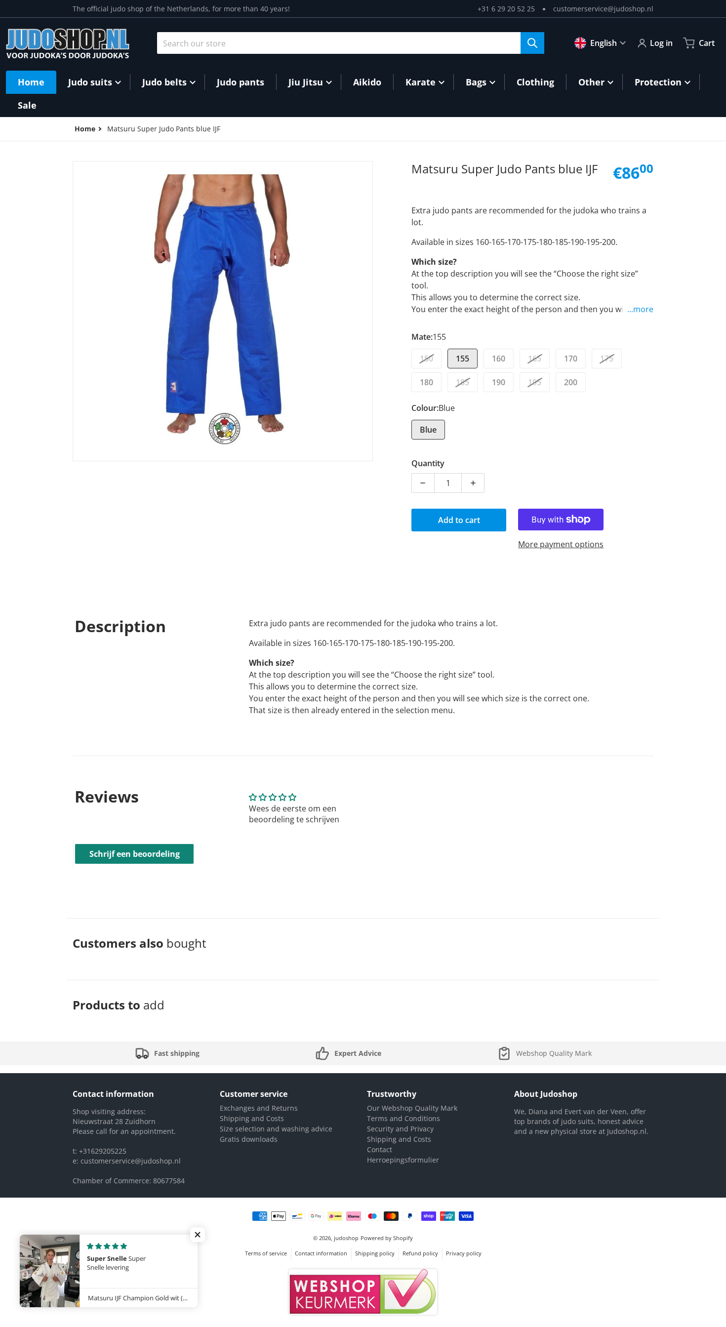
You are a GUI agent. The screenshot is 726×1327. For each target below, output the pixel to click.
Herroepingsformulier (403, 1160)
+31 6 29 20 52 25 (506, 8)
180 (426, 382)
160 (498, 358)
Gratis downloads (249, 1139)
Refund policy (420, 1253)
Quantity (427, 463)
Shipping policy (375, 1253)
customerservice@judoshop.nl (603, 8)
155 (462, 358)
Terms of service (266, 1253)
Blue (428, 429)
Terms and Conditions (403, 1118)
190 (498, 382)
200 (570, 382)
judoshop (346, 1238)
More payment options (561, 544)
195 (534, 382)
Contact (379, 1149)
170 (570, 358)
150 (426, 358)
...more (640, 309)
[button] (197, 1234)
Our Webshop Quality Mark (412, 1108)
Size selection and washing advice (276, 1128)
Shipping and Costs (252, 1118)
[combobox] (350, 43)
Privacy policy (464, 1253)
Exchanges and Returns (259, 1108)
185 (462, 382)
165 (534, 358)
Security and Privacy (400, 1128)
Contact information (321, 1253)
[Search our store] (532, 43)
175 (606, 358)
